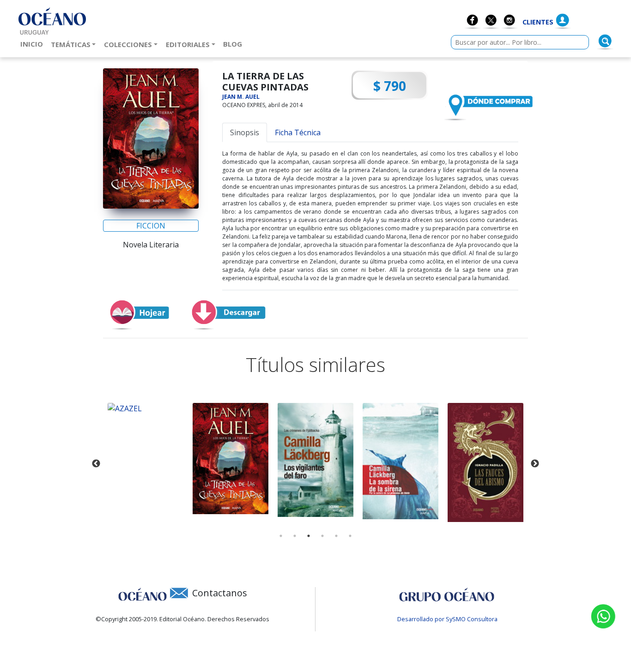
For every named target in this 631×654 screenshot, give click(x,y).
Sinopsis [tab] (244, 132)
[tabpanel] (146, 458)
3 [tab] (308, 535)
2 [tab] (294, 535)
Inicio (33, 43)
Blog (234, 43)
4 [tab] (322, 535)
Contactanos (219, 593)
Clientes (537, 22)
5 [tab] (336, 535)
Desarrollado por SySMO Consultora (447, 619)
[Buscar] (605, 41)
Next (535, 463)
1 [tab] (280, 535)
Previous (96, 463)
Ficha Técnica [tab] (298, 132)
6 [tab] (350, 535)
